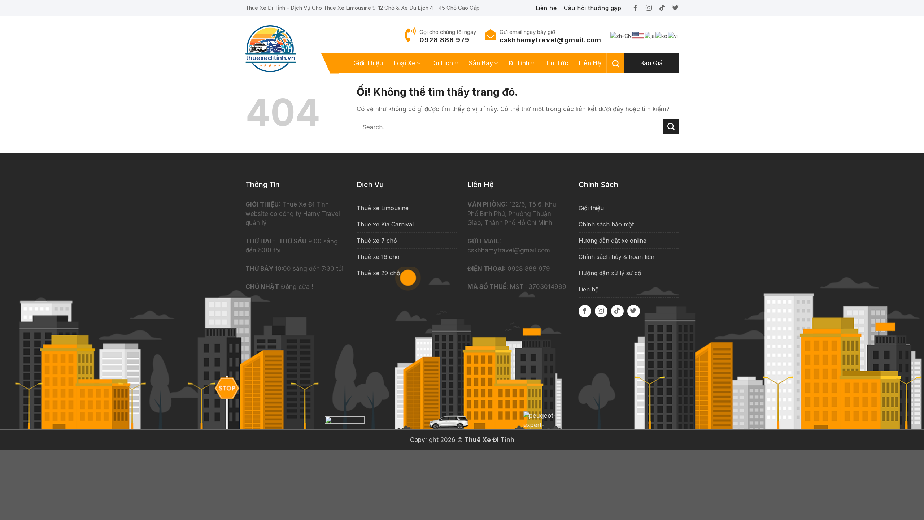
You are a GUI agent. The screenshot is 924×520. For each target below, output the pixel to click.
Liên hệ (590, 63)
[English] (638, 35)
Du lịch (442, 63)
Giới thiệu (368, 63)
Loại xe (405, 63)
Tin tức (556, 63)
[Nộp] (671, 126)
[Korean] (661, 35)
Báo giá (651, 63)
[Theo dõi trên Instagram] (601, 311)
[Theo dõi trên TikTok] (617, 311)
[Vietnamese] (673, 35)
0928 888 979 (444, 40)
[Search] (615, 63)
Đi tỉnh (519, 63)
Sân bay (481, 63)
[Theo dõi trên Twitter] (633, 311)
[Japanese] (650, 35)
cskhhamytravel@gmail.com (550, 40)
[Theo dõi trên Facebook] (585, 311)
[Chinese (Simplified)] (621, 35)
